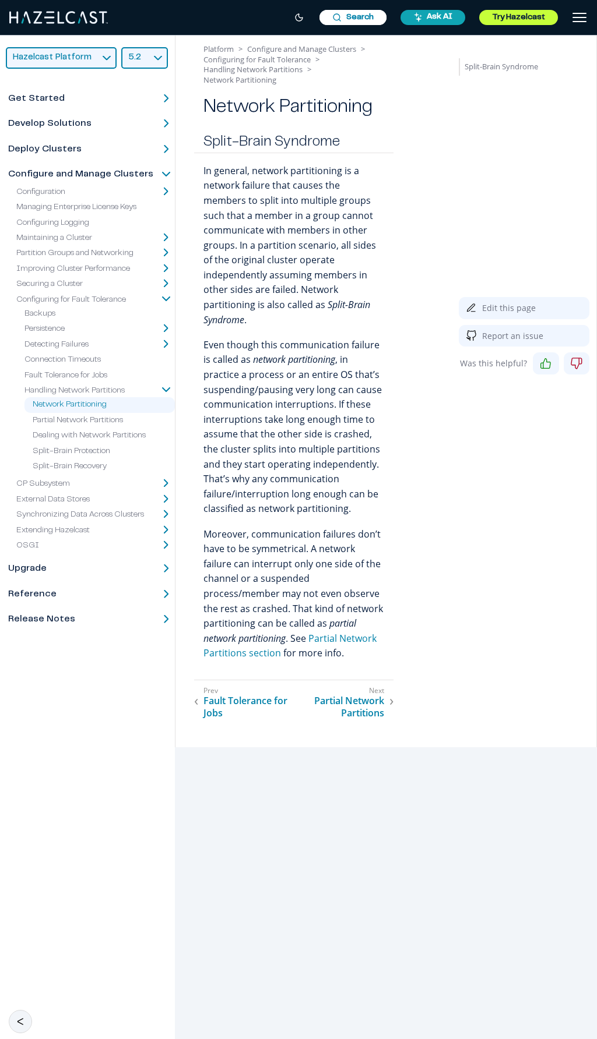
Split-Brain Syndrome (501, 66)
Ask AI (439, 16)
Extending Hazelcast (53, 530)
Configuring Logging (52, 223)
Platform (218, 49)
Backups (39, 313)
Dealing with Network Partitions (89, 435)
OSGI (27, 545)
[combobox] (353, 17)
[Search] (353, 17)
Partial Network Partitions (78, 420)
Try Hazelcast (518, 17)
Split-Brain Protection (71, 451)
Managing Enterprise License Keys (76, 207)
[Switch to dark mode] (299, 17)
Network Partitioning (70, 404)
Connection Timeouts (62, 359)
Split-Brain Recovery (70, 466)
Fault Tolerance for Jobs (65, 375)
